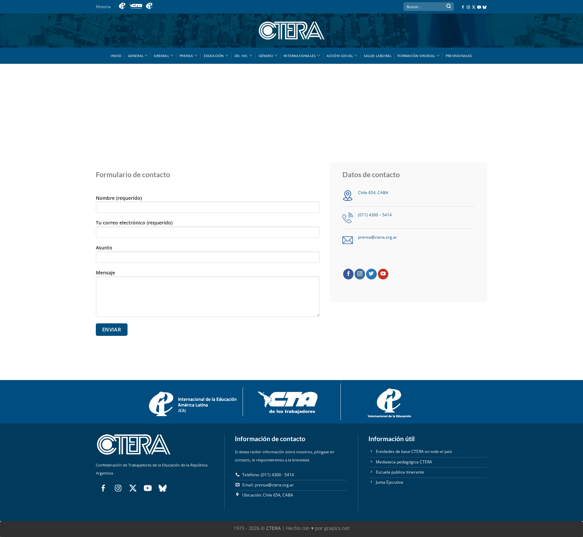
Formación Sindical (416, 55)
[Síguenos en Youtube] (383, 274)
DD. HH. (241, 55)
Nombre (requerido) (119, 198)
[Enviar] (448, 7)
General (135, 55)
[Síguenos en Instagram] (360, 274)
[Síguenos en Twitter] (371, 274)
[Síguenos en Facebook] (348, 274)
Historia (103, 6)
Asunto (104, 247)
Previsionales (459, 55)
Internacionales (299, 55)
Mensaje (105, 272)
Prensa (186, 55)
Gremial (161, 55)
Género (266, 55)
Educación (214, 55)
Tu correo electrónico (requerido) (134, 222)
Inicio (116, 55)
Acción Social (340, 55)
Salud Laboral (378, 55)
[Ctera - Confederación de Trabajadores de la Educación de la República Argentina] (291, 30)
